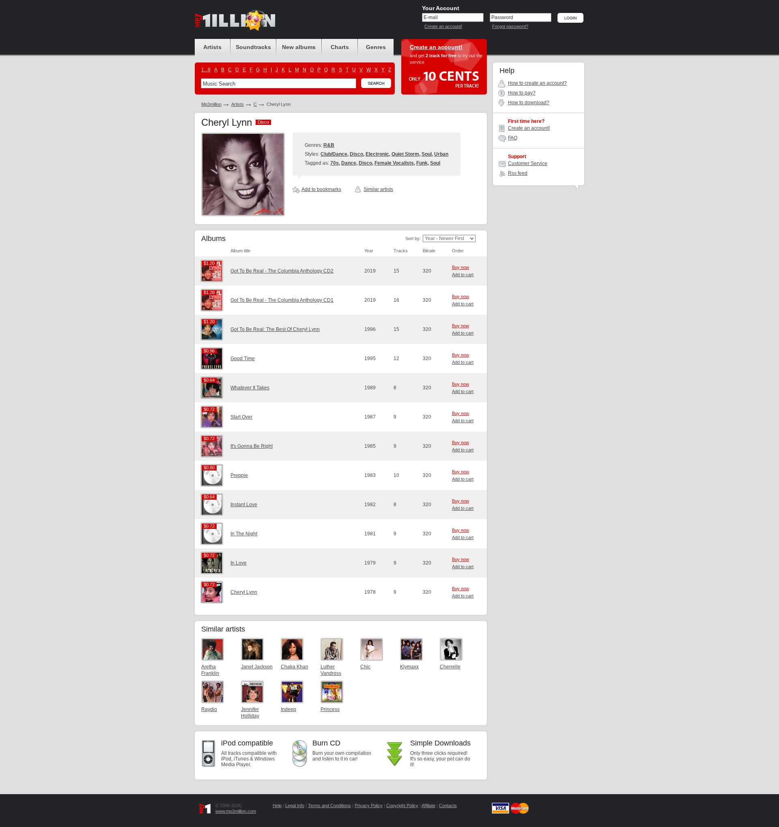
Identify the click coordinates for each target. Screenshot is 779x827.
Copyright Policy (402, 805)
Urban (441, 154)
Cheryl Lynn (243, 592)
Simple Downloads (440, 743)
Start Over (241, 417)
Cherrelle (450, 667)
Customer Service (527, 163)
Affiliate (428, 805)
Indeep (288, 709)
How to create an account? (537, 83)
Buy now (460, 267)
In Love (238, 563)
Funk (422, 163)
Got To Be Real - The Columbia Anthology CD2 (282, 271)
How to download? (528, 102)
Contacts (448, 805)
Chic (365, 667)
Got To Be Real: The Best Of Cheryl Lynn (275, 329)
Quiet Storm (405, 154)
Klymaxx (409, 667)
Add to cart (462, 274)
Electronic (377, 154)
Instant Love (243, 504)
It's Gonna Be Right (251, 446)
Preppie (239, 475)
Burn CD (326, 743)
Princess (330, 709)
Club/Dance (334, 154)
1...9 (206, 70)
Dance (348, 163)
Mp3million (211, 104)
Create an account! (443, 26)
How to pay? (522, 93)
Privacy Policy (369, 805)
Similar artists (378, 189)
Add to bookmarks (321, 189)
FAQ (512, 138)
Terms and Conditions (329, 805)
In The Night (243, 534)
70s (334, 163)
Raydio (209, 709)
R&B (328, 145)
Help (277, 805)
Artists (237, 104)
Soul (427, 154)
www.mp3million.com (235, 811)
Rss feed (517, 173)
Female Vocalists (394, 163)
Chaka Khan (294, 667)
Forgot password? (510, 26)
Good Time (242, 358)
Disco (356, 154)
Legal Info (294, 805)
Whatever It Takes (249, 388)
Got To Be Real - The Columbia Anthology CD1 (282, 300)
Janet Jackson (257, 667)
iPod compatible (247, 743)
